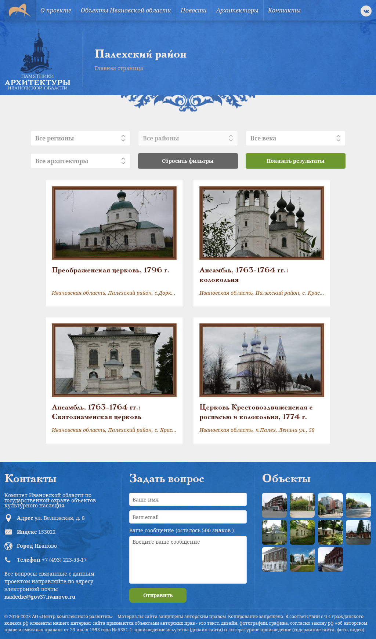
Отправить (158, 595)
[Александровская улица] (358, 505)
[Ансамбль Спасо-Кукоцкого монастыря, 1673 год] (302, 559)
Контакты (284, 10)
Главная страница (119, 68)
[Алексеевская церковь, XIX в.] (274, 532)
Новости (194, 10)
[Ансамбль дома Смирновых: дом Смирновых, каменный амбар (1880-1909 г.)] (274, 559)
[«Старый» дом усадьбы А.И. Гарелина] (302, 505)
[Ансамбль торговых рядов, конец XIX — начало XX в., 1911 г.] (330, 559)
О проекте (55, 10)
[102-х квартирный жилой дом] (330, 505)
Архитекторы (237, 10)
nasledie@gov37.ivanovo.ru (39, 596)
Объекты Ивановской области (126, 10)
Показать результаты (296, 160)
